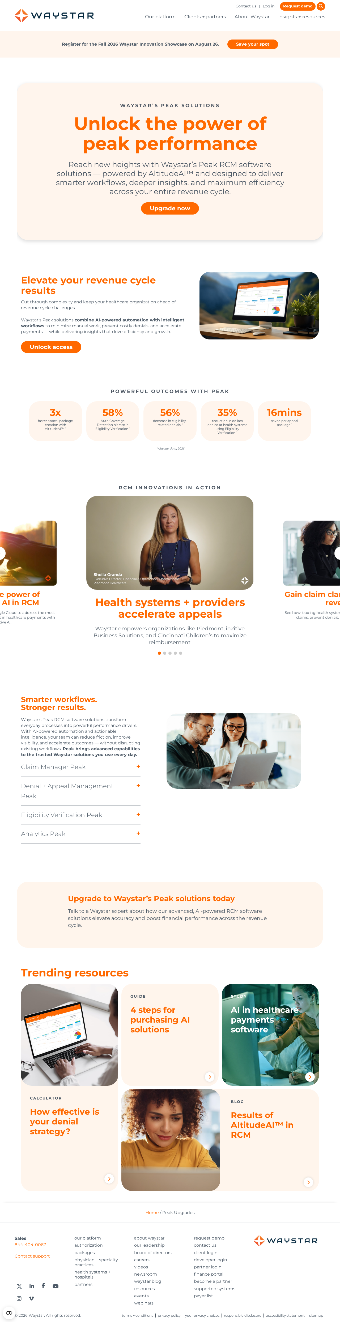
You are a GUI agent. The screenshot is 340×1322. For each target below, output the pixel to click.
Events (141, 1295)
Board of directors (153, 1252)
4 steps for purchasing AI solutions (160, 1020)
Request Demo (209, 1238)
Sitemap (316, 1315)
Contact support (32, 1256)
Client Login (206, 1252)
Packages (84, 1252)
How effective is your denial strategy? (64, 1121)
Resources (144, 1288)
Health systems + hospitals (92, 1274)
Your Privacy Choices (202, 1315)
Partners (83, 1284)
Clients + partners (205, 16)
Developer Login (210, 1259)
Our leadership (149, 1245)
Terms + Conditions (137, 1315)
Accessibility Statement (285, 1315)
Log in (269, 6)
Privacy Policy (169, 1315)
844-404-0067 (30, 1244)
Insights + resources (301, 16)
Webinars (144, 1303)
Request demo (297, 6)
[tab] (81, 767)
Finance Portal (208, 1274)
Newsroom (145, 1274)
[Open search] (321, 6)
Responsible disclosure (242, 1315)
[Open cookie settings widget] (9, 1313)
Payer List (203, 1295)
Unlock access (51, 346)
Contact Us (205, 1245)
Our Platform (87, 1238)
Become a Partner (213, 1281)
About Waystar (252, 16)
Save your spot (252, 44)
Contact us (246, 6)
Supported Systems (214, 1288)
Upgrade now (170, 208)
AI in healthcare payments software (265, 1020)
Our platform (160, 16)
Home (152, 1212)
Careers (142, 1259)
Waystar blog (147, 1281)
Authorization (88, 1245)
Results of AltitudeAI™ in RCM (262, 1125)
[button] (159, 653)
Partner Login (208, 1266)
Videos (141, 1266)
